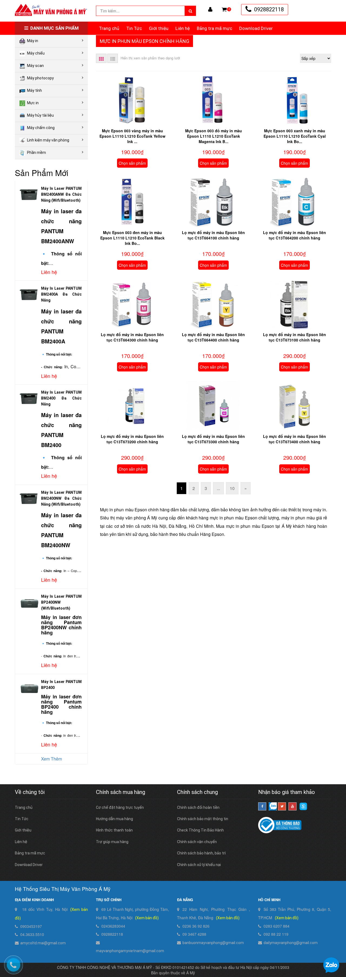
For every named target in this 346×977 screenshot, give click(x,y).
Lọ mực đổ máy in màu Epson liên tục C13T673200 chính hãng (132, 439)
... (218, 488)
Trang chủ (109, 28)
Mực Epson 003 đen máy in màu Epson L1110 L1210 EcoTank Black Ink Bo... (132, 238)
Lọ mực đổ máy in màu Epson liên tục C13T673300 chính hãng (213, 439)
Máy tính (34, 90)
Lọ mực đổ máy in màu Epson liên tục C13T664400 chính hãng (213, 337)
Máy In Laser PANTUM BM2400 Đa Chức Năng (61, 398)
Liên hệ (182, 28)
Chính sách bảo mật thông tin (202, 819)
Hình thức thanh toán (114, 830)
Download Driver (256, 28)
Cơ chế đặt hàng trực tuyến (120, 807)
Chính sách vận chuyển (197, 842)
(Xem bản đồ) (147, 918)
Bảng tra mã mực (214, 28)
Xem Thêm (51, 759)
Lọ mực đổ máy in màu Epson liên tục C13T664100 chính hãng (213, 235)
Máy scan (35, 65)
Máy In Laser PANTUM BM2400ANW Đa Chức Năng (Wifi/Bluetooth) (61, 194)
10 (232, 488)
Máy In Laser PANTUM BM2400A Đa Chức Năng (61, 294)
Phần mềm (36, 152)
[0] (224, 9)
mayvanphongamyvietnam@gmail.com (130, 951)
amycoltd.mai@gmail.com (43, 943)
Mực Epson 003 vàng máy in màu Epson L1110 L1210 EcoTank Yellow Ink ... (132, 136)
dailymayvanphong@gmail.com (291, 943)
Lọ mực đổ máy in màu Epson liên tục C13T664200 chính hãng (294, 235)
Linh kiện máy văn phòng (48, 140)
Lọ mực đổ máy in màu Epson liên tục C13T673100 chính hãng (294, 337)
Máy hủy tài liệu (40, 115)
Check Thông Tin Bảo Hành (200, 830)
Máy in (32, 41)
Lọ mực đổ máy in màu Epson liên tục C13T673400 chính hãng (294, 439)
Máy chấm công (41, 128)
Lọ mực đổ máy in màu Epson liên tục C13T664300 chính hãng (132, 337)
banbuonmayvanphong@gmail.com (213, 943)
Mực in (33, 103)
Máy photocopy (40, 78)
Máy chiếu (36, 53)
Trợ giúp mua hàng (112, 842)
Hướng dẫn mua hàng (114, 819)
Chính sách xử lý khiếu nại (199, 865)
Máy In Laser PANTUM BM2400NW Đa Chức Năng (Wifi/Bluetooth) (61, 498)
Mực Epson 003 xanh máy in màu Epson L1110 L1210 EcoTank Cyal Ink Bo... (295, 136)
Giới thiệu (158, 28)
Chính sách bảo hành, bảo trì (201, 853)
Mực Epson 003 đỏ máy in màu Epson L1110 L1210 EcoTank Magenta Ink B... (213, 136)
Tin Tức (134, 28)
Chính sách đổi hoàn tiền (198, 807)
